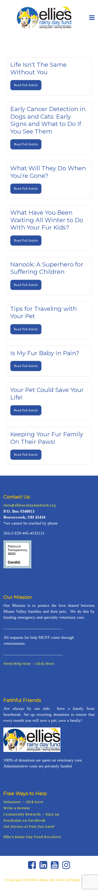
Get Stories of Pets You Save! (29, 827)
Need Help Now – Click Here (28, 664)
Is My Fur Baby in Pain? (44, 353)
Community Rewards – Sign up (31, 814)
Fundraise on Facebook (24, 820)
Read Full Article (26, 85)
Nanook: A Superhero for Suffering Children (46, 268)
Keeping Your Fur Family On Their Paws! (46, 438)
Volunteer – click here (23, 802)
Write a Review (16, 808)
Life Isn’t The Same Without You (38, 68)
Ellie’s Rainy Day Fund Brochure (32, 837)
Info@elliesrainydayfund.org (29, 505)
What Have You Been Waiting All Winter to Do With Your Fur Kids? (46, 220)
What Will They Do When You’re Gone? (48, 172)
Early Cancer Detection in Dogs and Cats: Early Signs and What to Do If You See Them (47, 120)
